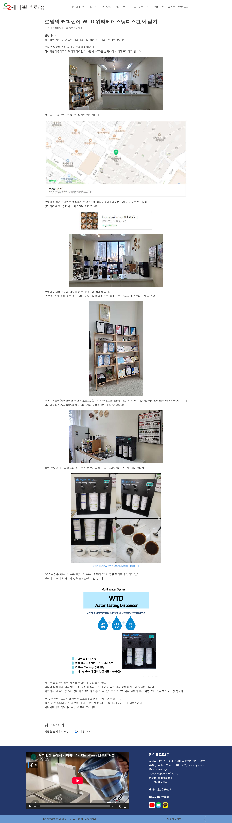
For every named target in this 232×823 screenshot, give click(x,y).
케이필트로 (65, 818)
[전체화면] (125, 806)
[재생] (30, 806)
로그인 (73, 731)
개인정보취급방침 (162, 789)
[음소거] (120, 806)
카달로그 (183, 6)
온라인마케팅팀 (56, 28)
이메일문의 (158, 6)
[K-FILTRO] (23, 6)
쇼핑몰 (171, 6)
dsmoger (107, 6)
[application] (77, 780)
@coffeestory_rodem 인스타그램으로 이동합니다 (116, 566)
